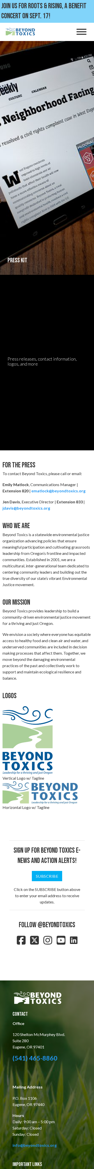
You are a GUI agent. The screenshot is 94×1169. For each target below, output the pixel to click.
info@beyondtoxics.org (35, 1145)
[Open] (81, 32)
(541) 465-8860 (35, 1058)
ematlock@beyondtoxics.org (58, 490)
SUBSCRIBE (47, 876)
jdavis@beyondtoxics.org (26, 508)
